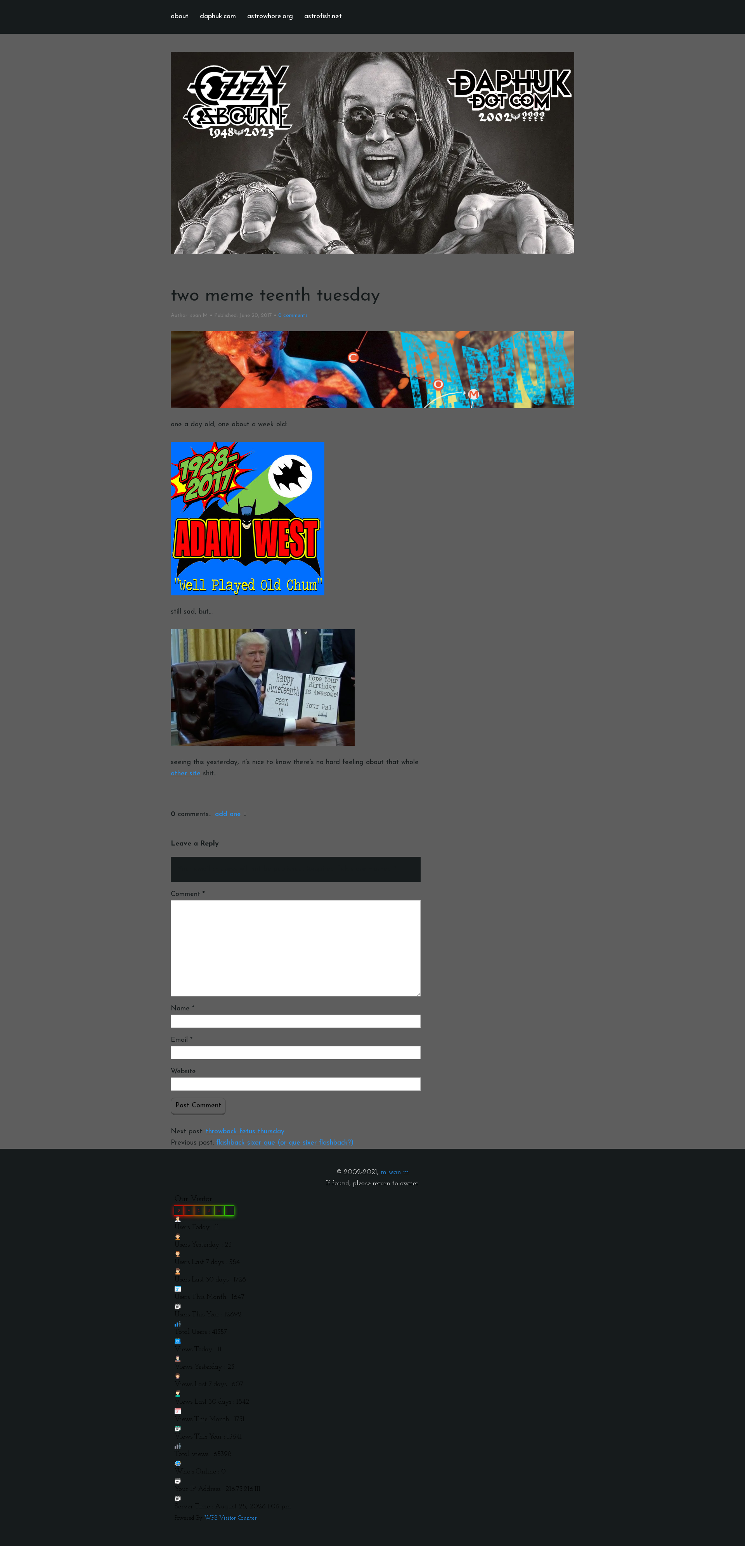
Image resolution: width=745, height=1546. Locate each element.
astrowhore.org (270, 16)
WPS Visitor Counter (230, 1518)
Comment (188, 894)
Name (182, 1008)
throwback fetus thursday (245, 1131)
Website (183, 1071)
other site (186, 773)
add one (228, 814)
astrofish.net (323, 16)
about (180, 16)
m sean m (395, 1172)
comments (293, 315)
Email (181, 1040)
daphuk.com (218, 16)
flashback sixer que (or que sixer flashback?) (284, 1143)
